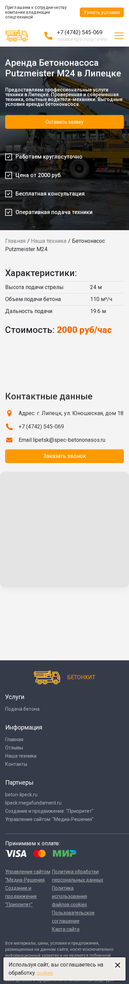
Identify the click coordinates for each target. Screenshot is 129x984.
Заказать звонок (64, 456)
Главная (15, 241)
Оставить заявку (64, 122)
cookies (44, 973)
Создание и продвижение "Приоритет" (21, 896)
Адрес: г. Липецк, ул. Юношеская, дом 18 (71, 413)
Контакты (16, 764)
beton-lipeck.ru (21, 794)
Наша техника (48, 241)
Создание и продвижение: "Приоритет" (49, 811)
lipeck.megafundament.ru (33, 803)
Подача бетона (22, 709)
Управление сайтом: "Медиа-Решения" (49, 819)
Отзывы (14, 747)
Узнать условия (102, 12)
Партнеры (19, 782)
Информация (23, 727)
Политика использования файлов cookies (69, 896)
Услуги (14, 696)
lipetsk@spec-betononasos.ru (69, 440)
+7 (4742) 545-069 (80, 32)
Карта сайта (65, 929)
